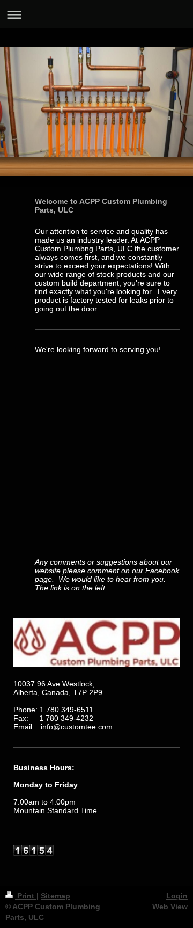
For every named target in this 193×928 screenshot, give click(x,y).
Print (25, 896)
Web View (170, 906)
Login (177, 896)
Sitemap (55, 896)
